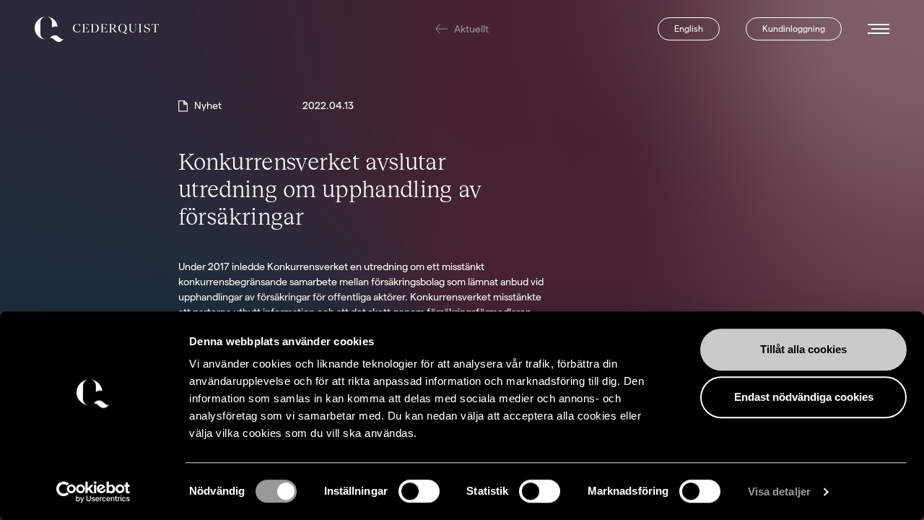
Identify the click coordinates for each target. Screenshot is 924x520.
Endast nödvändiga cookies (803, 397)
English (688, 28)
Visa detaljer (779, 491)
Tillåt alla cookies (803, 349)
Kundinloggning (793, 28)
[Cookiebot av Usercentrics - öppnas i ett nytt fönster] (93, 492)
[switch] (419, 491)
